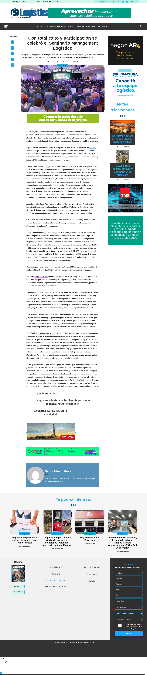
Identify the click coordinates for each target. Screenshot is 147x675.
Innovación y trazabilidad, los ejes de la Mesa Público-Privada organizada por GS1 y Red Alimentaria (122, 542)
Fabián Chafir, (41, 276)
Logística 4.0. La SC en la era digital (50, 412)
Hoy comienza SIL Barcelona (90, 538)
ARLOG (92, 147)
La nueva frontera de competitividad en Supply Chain (122, 138)
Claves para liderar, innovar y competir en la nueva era (123, 170)
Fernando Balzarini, (79, 305)
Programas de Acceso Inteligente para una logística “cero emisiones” (62, 401)
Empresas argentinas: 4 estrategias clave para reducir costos (24, 540)
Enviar (128, 634)
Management (24, 534)
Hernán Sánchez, (46, 333)
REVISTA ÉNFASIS (58, 642)
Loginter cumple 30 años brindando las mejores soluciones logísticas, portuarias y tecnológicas (57, 541)
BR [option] (6, 662)
